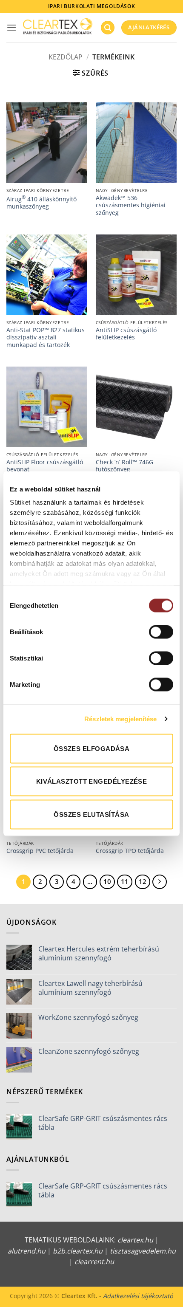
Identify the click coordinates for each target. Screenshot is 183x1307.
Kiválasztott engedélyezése (91, 781)
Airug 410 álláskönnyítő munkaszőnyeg (41, 202)
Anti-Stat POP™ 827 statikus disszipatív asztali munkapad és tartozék (45, 337)
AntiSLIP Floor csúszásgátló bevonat (44, 465)
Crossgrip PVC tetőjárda (40, 851)
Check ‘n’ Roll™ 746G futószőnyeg (124, 465)
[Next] (159, 882)
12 (142, 881)
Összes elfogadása (92, 748)
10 (107, 881)
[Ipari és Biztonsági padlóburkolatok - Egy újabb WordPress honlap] (58, 27)
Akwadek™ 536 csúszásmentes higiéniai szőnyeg (131, 205)
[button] (11, 27)
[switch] (161, 631)
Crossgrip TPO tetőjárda (130, 851)
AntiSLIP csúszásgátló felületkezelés (126, 333)
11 (125, 881)
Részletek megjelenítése (120, 719)
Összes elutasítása (91, 814)
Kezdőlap (66, 57)
